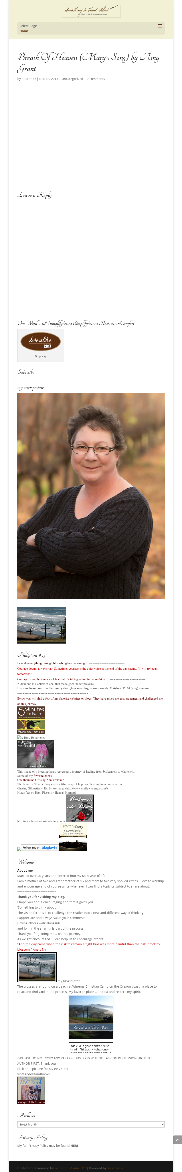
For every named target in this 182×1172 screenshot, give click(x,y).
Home (24, 31)
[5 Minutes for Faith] (31, 733)
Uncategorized (72, 79)
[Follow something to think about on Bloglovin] (40, 849)
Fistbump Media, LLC (70, 1168)
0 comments (96, 79)
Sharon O (29, 79)
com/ (62, 821)
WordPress (115, 1168)
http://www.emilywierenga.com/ (86, 788)
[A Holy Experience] (31, 737)
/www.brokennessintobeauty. (41, 821)
